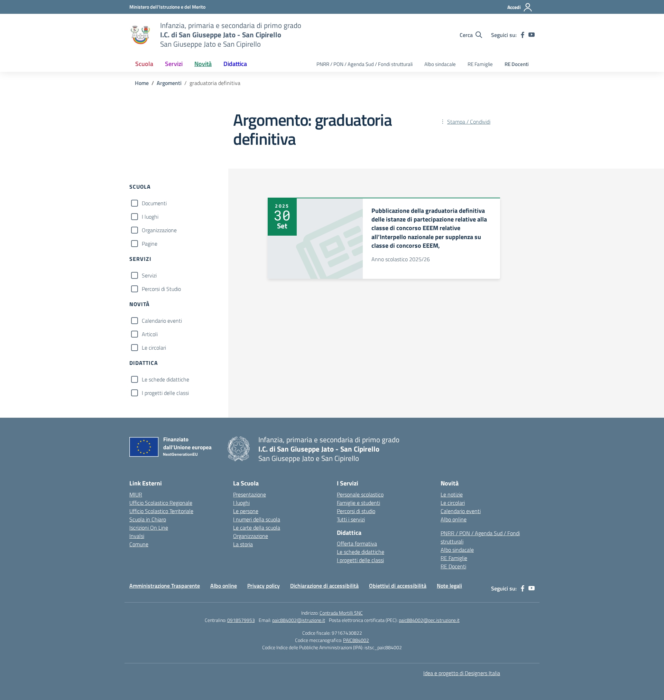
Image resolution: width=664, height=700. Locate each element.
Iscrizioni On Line (148, 527)
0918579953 (241, 620)
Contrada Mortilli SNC (341, 612)
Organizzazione (159, 230)
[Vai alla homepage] (140, 34)
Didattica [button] (235, 63)
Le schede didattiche (165, 379)
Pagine (149, 243)
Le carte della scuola (256, 527)
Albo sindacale (440, 64)
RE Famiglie (480, 64)
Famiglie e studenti (358, 503)
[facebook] (522, 35)
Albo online (454, 519)
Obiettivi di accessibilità (397, 585)
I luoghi (150, 216)
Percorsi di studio (356, 511)
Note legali (449, 585)
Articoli (150, 334)
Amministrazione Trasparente (164, 585)
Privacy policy (263, 585)
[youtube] (531, 35)
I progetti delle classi (165, 393)
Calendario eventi (162, 320)
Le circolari (154, 347)
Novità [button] (203, 63)
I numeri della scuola (256, 519)
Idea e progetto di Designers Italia (461, 673)
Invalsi (136, 536)
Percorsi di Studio (161, 289)
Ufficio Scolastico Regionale (160, 503)
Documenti (154, 203)
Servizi (149, 275)
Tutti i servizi (351, 519)
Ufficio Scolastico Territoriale (161, 511)
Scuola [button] (144, 63)
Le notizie (452, 494)
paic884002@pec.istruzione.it (429, 620)
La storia (243, 544)
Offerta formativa (357, 543)
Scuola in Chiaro (147, 519)
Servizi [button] (174, 63)
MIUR (135, 494)
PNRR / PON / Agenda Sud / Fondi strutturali (364, 64)
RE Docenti (517, 64)
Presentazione (249, 494)
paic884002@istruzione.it (298, 620)
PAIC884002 (356, 640)
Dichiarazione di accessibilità (324, 585)
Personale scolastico (360, 494)
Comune (138, 544)
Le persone (245, 511)
